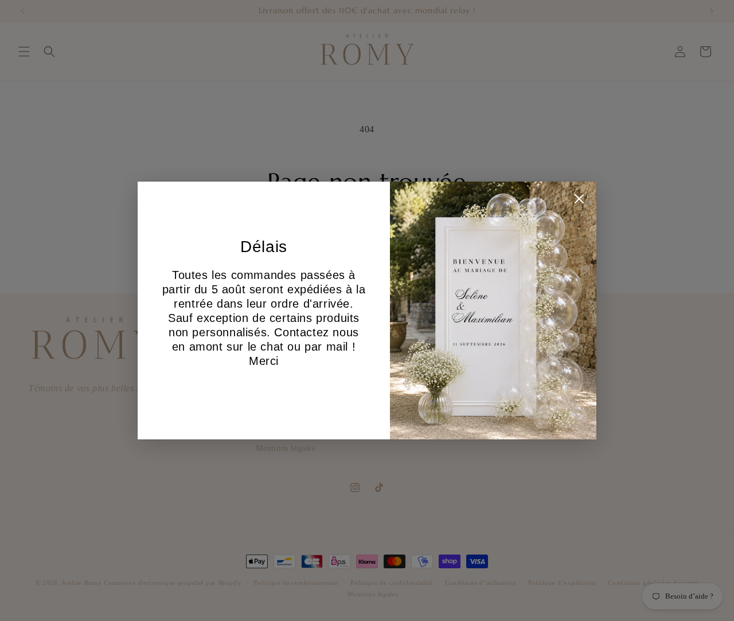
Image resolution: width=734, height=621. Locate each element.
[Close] (579, 201)
